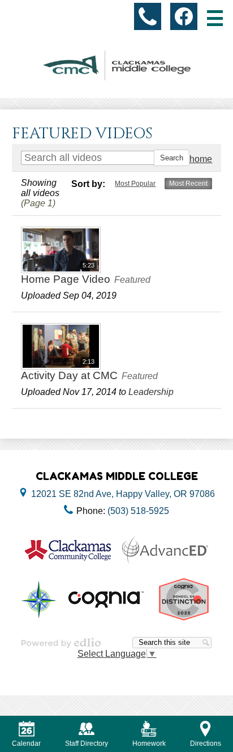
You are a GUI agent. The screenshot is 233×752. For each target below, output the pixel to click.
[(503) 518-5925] (147, 16)
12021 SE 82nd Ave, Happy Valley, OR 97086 (123, 494)
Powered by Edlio (61, 642)
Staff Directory (86, 743)
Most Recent (188, 184)
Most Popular (135, 184)
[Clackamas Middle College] (116, 65)
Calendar (26, 743)
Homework (149, 743)
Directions (205, 743)
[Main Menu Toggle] (214, 18)
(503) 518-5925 (138, 511)
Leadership (151, 392)
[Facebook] (183, 16)
